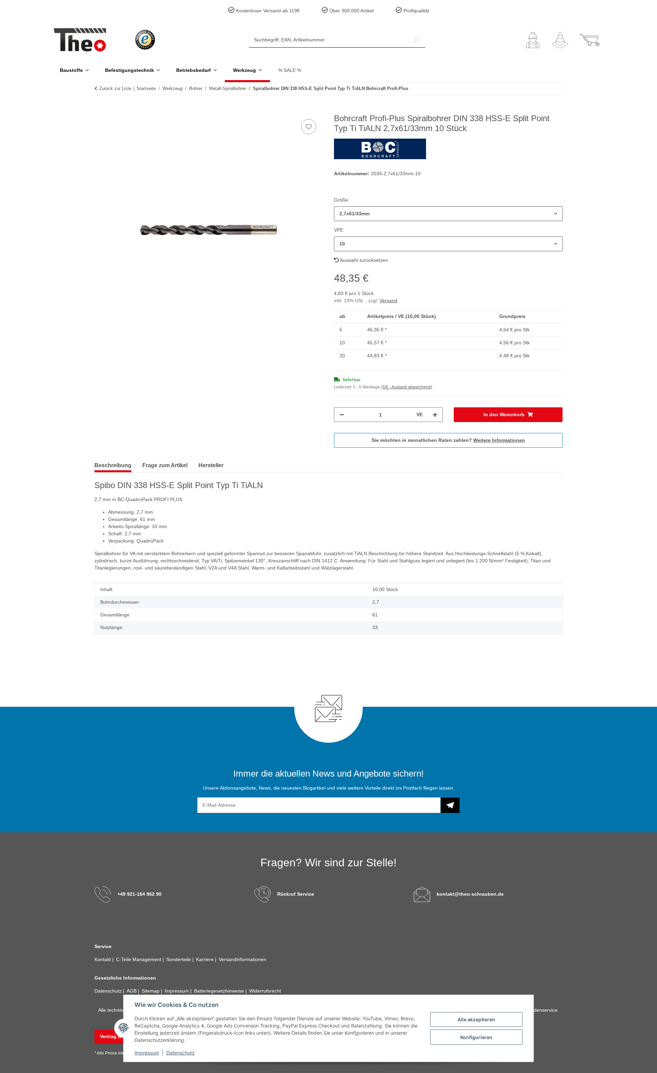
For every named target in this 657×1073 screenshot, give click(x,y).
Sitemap (151, 991)
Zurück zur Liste (115, 88)
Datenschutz (180, 1053)
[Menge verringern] (341, 415)
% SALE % (289, 70)
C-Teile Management (139, 959)
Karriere (205, 959)
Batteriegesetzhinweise (219, 991)
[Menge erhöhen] (434, 415)
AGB (132, 991)
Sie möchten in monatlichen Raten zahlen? (448, 440)
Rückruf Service (295, 894)
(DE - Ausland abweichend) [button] (406, 387)
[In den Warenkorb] (99, 110)
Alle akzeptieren (476, 1019)
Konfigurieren (476, 1037)
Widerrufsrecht (265, 991)
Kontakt (103, 959)
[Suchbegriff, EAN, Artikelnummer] (416, 40)
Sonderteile (179, 959)
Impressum (146, 1053)
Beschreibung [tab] (112, 465)
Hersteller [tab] (210, 465)
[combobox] (448, 213)
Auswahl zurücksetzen (363, 260)
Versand (388, 300)
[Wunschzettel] (560, 40)
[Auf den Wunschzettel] (308, 126)
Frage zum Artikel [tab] (165, 465)
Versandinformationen (242, 959)
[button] (532, 40)
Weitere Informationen (499, 440)
